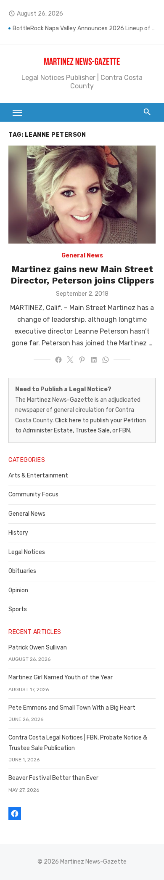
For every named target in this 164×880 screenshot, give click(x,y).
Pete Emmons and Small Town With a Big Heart (71, 707)
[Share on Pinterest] (82, 359)
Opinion (18, 590)
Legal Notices (26, 552)
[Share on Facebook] (58, 359)
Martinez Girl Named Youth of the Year (60, 677)
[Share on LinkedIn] (94, 359)
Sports (17, 609)
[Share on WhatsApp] (105, 359)
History (18, 532)
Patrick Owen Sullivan (37, 647)
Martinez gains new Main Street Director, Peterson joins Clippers (82, 274)
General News (82, 255)
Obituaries (22, 571)
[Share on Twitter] (70, 359)
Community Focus (33, 494)
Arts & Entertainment (38, 475)
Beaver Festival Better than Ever (53, 778)
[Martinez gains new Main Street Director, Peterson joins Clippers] (82, 195)
